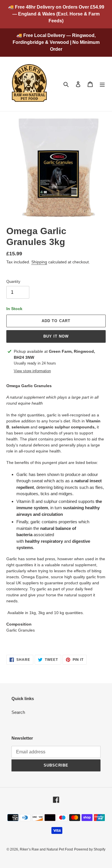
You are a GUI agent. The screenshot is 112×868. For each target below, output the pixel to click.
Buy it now (56, 336)
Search (18, 712)
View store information (32, 371)
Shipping (39, 262)
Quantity (13, 281)
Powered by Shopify (89, 849)
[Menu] (102, 84)
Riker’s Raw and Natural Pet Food (46, 849)
